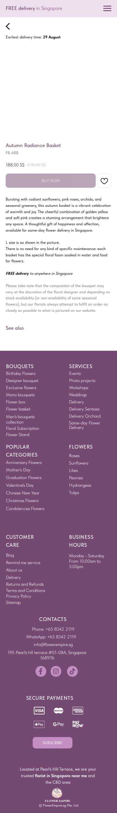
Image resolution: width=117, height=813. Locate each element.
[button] (52, 742)
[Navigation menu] (107, 8)
